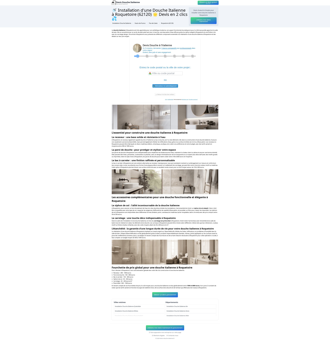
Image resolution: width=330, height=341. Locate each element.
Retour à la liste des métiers (165, 94)
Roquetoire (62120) (167, 23)
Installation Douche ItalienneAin (177, 306)
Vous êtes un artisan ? (193, 99)
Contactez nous (173, 335)
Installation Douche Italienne (121, 23)
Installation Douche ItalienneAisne (178, 311)
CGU (166, 99)
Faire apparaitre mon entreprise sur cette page (166, 332)
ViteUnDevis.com (185, 99)
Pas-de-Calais (153, 23)
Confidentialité (170, 99)
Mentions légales (159, 335)
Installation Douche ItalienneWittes (126, 311)
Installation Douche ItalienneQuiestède (128, 306)
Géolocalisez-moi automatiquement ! (166, 86)
